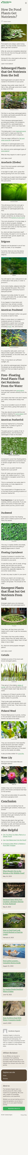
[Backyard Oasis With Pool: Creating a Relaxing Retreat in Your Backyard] (14, 890)
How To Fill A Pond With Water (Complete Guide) (12, 1019)
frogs (9, 326)
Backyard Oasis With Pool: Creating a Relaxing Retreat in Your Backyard (13, 902)
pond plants (20, 390)
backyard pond (21, 131)
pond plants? (5, 151)
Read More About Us (14, 1108)
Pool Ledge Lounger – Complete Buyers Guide (12, 962)
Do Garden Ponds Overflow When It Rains (13, 990)
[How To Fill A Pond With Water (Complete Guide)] (14, 1008)
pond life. (21, 753)
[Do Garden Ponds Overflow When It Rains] (14, 979)
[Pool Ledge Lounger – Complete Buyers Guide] (14, 951)
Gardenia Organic (7, 21)
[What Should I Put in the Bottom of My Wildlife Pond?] (14, 861)
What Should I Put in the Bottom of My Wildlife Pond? (14, 872)
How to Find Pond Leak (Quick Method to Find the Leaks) (13, 932)
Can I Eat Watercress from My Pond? (14, 840)
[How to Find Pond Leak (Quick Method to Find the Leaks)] (14, 920)
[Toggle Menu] (26, 3)
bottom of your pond (18, 217)
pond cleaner (19, 414)
